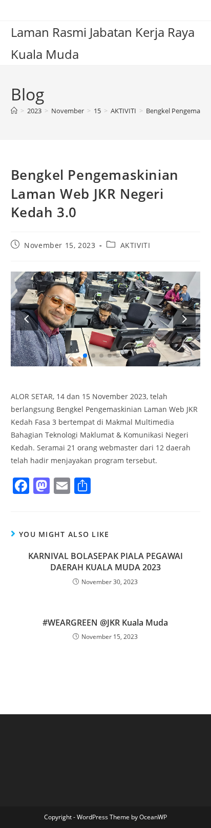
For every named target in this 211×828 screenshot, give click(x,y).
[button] (184, 319)
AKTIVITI (135, 245)
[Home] (14, 110)
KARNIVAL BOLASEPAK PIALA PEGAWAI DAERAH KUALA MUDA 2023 (105, 561)
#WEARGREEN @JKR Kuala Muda (105, 622)
